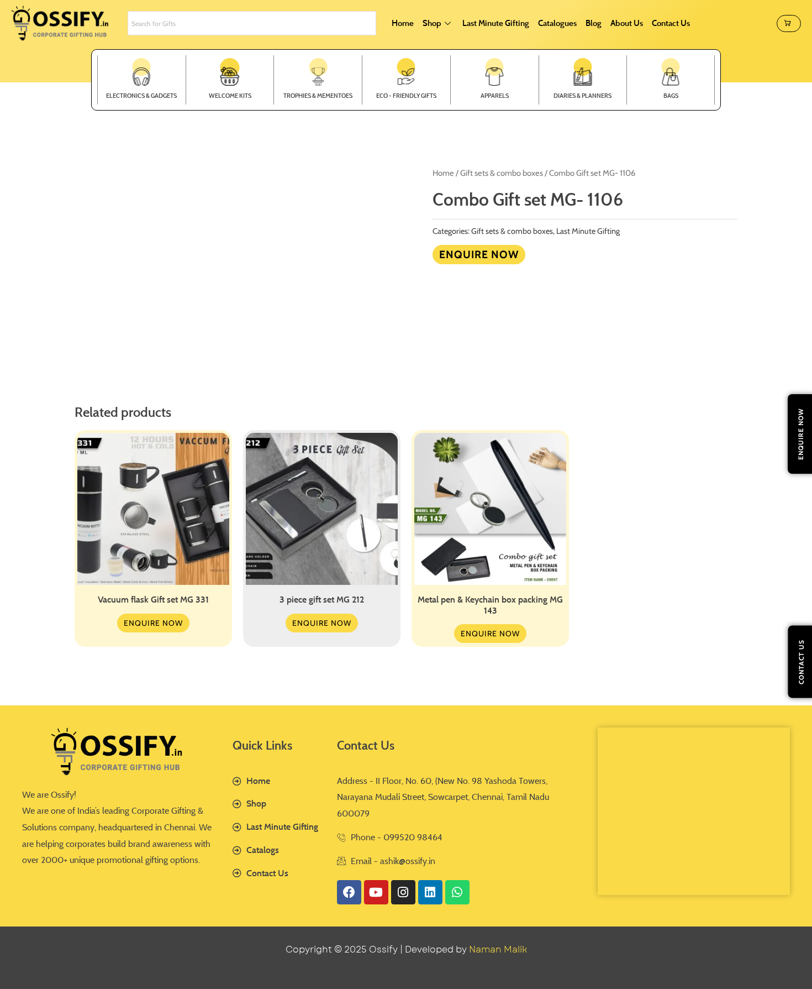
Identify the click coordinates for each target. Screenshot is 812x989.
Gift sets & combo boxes (501, 173)
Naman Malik (498, 949)
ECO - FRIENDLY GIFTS (406, 96)
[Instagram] (403, 892)
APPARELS (495, 96)
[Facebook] (349, 892)
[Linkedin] (430, 892)
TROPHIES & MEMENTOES (317, 96)
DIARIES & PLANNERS (582, 96)
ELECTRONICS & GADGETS (141, 96)
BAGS (670, 96)
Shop (432, 23)
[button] (789, 23)
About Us (626, 23)
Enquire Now (479, 254)
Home (403, 23)
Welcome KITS (230, 96)
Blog (594, 23)
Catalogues (557, 23)
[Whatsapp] (457, 892)
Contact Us (671, 23)
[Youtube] (376, 892)
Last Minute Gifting (495, 23)
